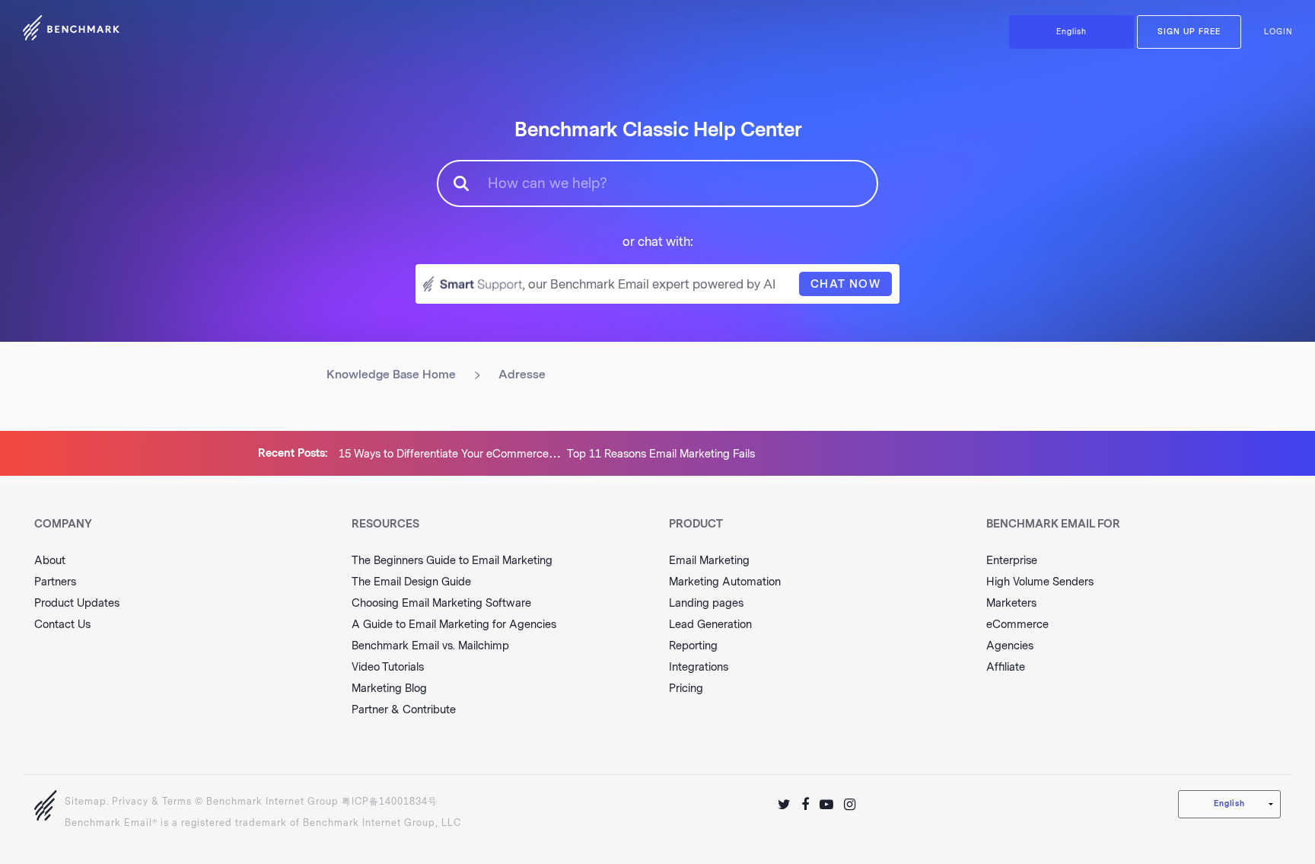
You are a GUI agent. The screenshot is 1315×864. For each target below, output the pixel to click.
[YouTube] (826, 804)
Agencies (1009, 645)
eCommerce (1017, 624)
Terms (177, 801)
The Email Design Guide (411, 581)
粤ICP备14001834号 (390, 801)
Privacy (130, 801)
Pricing (686, 688)
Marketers (1011, 603)
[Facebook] (805, 804)
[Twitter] (784, 804)
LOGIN (1278, 32)
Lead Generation (710, 624)
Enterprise (1011, 560)
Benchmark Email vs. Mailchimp (430, 645)
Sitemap (86, 801)
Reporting (693, 645)
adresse (522, 374)
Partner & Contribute (404, 709)
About (49, 560)
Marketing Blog (389, 688)
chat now (845, 284)
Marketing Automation (725, 581)
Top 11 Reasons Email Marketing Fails (661, 454)
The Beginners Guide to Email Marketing (452, 560)
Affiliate (1005, 667)
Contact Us (62, 624)
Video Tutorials (388, 667)
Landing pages (706, 603)
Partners (55, 581)
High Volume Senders (1040, 581)
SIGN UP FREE (1189, 32)
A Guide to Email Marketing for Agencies (454, 624)
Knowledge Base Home (391, 374)
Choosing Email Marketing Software (441, 603)
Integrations (698, 667)
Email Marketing (709, 560)
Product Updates (76, 603)
